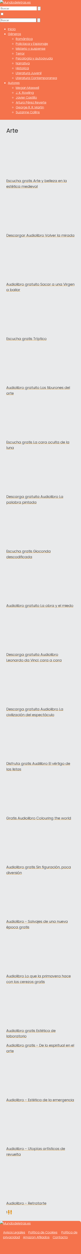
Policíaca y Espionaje (32, 43)
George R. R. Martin (30, 107)
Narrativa (23, 63)
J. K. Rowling (25, 92)
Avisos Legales (14, 1232)
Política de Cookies (42, 1232)
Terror (20, 53)
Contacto (60, 1237)
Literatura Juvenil (28, 73)
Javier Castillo (26, 97)
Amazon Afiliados (36, 1237)
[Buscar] (39, 8)
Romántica (24, 39)
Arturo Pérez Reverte (31, 102)
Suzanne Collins (28, 112)
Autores (14, 83)
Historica (22, 68)
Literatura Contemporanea (36, 78)
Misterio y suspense (30, 48)
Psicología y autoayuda (34, 58)
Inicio (12, 29)
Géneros (14, 34)
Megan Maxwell (27, 88)
